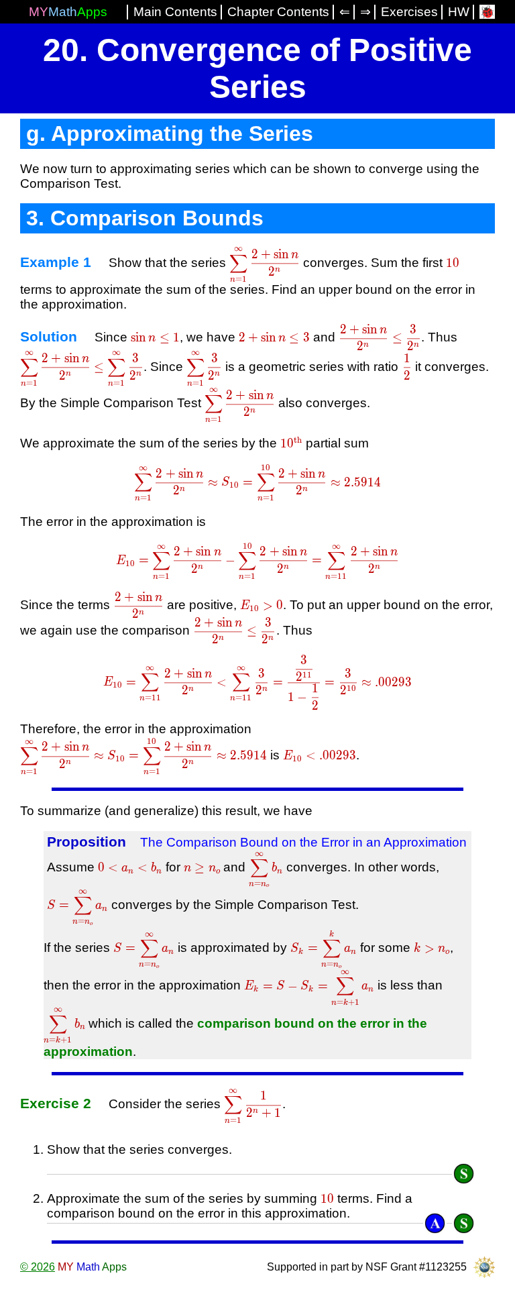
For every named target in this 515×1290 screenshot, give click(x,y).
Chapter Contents (278, 12)
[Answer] (435, 1223)
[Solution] (463, 1173)
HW (458, 12)
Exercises (409, 12)
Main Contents (175, 12)
